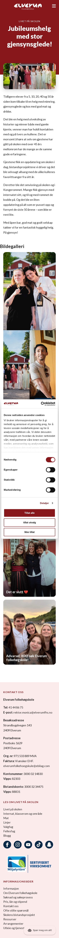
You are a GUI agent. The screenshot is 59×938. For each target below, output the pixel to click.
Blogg (7, 835)
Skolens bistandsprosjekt (19, 915)
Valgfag (8, 827)
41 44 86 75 (16, 707)
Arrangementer (13, 923)
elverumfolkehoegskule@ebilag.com (26, 766)
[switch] (50, 469)
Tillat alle (29, 512)
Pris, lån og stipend (15, 901)
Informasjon (11, 888)
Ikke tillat (29, 532)
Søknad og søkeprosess (18, 897)
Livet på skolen (12, 809)
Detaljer (44, 503)
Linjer (7, 822)
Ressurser (9, 919)
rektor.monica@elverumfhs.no (32, 712)
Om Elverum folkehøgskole (20, 893)
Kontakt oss (11, 906)
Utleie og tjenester (15, 928)
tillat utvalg (29, 522)
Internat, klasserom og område (22, 813)
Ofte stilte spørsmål (16, 910)
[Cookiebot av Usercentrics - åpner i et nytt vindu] (41, 404)
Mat (6, 818)
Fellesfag (9, 831)
